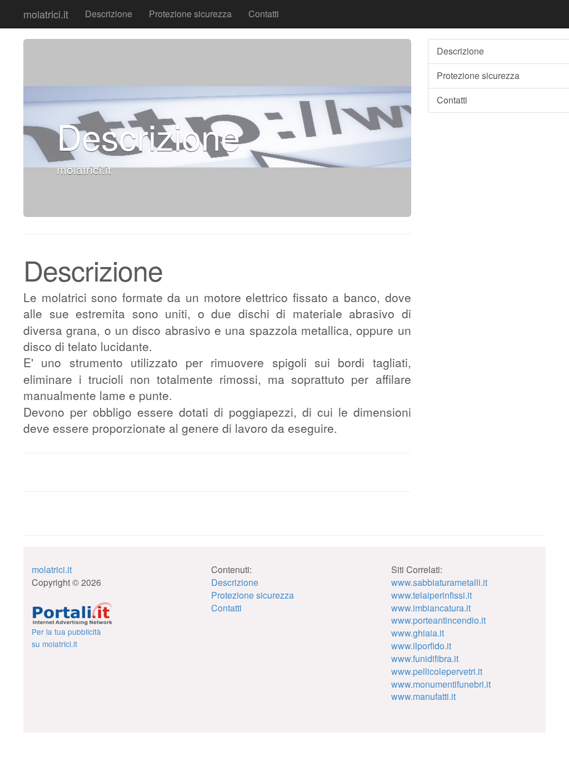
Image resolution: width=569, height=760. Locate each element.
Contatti (263, 13)
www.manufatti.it (423, 696)
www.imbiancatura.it (431, 607)
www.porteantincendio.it (438, 620)
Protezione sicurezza (190, 13)
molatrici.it (45, 14)
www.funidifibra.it (424, 658)
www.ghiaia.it (417, 632)
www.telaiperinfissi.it (431, 595)
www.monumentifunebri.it (441, 684)
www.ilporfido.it (421, 645)
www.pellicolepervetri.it (436, 671)
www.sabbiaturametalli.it (439, 582)
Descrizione (108, 13)
